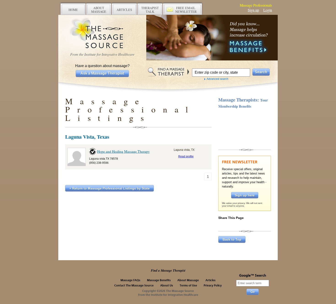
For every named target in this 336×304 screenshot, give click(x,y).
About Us (166, 285)
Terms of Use (188, 285)
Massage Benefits (159, 280)
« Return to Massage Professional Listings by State (109, 188)
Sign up (253, 10)
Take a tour (244, 128)
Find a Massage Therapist (168, 270)
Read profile (186, 156)
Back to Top (232, 239)
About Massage (188, 280)
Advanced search (217, 79)
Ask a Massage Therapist (102, 73)
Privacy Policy (213, 285)
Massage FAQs (130, 280)
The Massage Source (102, 33)
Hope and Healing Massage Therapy (123, 151)
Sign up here (245, 195)
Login (267, 10)
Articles (210, 280)
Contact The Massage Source (134, 285)
